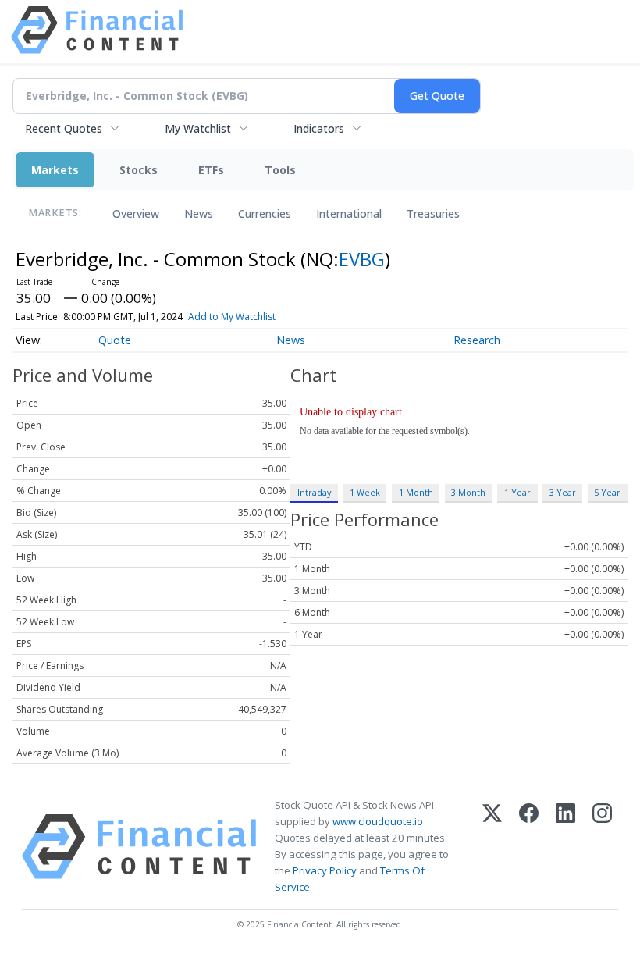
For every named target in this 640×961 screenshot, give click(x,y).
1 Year (517, 492)
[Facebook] (529, 846)
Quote (114, 340)
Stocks (138, 169)
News (198, 213)
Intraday (314, 492)
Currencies (264, 213)
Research (476, 340)
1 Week (365, 492)
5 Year (607, 492)
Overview (135, 213)
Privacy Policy (325, 870)
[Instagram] (602, 846)
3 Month (468, 492)
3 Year (562, 492)
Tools (280, 169)
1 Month (416, 492)
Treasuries (433, 213)
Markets (55, 169)
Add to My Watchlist (232, 316)
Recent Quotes (63, 128)
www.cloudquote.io (377, 821)
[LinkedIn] (565, 846)
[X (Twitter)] (492, 846)
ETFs (211, 169)
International (349, 213)
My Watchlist (198, 128)
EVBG (362, 259)
